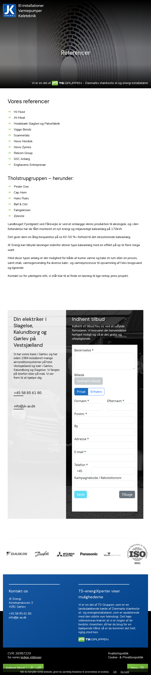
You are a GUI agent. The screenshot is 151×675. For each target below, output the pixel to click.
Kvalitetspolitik (118, 653)
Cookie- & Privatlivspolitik (125, 657)
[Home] (23, 10)
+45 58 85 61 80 (20, 614)
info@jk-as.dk (17, 617)
